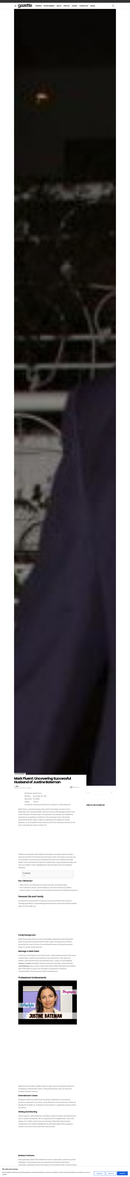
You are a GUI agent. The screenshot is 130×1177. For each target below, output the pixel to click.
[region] (65, 1171)
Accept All (122, 1173)
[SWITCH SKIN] (115, 1)
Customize (99, 1173)
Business (38, 6)
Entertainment (49, 6)
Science (74, 6)
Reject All (111, 1173)
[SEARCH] (113, 6)
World (92, 6)
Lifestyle (66, 6)
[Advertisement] (47, 840)
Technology (83, 6)
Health (59, 6)
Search (111, 793)
